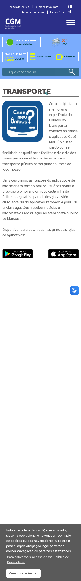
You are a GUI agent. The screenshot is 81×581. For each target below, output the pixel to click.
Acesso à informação (33, 12)
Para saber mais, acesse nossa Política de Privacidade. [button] (38, 559)
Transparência (57, 12)
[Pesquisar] (71, 72)
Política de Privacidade (46, 6)
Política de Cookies (19, 6)
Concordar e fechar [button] (23, 573)
